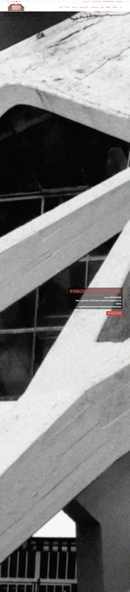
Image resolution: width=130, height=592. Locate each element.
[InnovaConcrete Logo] (16, 7)
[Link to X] (8, 1)
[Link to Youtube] (16, 1)
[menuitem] (87, 1)
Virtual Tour (87, 1)
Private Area (119, 1)
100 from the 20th (96, 1)
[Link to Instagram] (19, 1)
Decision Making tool (108, 1)
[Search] (121, 7)
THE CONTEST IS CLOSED (114, 313)
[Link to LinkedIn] (13, 1)
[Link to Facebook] (10, 1)
